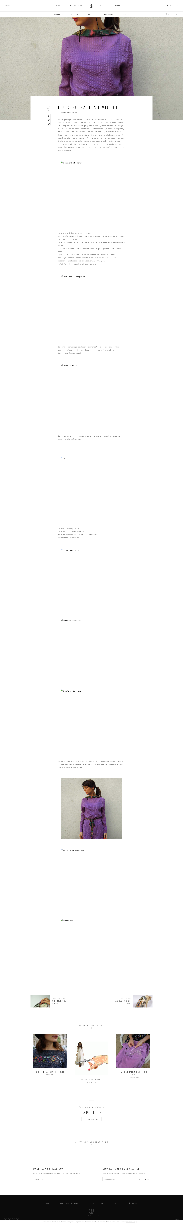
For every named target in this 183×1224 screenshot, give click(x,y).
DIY (59, 112)
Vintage (74, 112)
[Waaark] (177, 1219)
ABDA (125, 14)
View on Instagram (92, 1153)
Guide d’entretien (95, 1203)
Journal (57, 14)
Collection (58, 5)
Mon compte (9, 5)
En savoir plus (130, 1222)
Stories (118, 5)
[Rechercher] (166, 14)
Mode (69, 112)
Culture (91, 14)
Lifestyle (74, 14)
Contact (116, 1203)
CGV (47, 1203)
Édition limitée (76, 5)
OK (137, 1222)
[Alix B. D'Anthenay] (91, 6)
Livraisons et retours (68, 1203)
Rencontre (108, 14)
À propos (104, 5)
